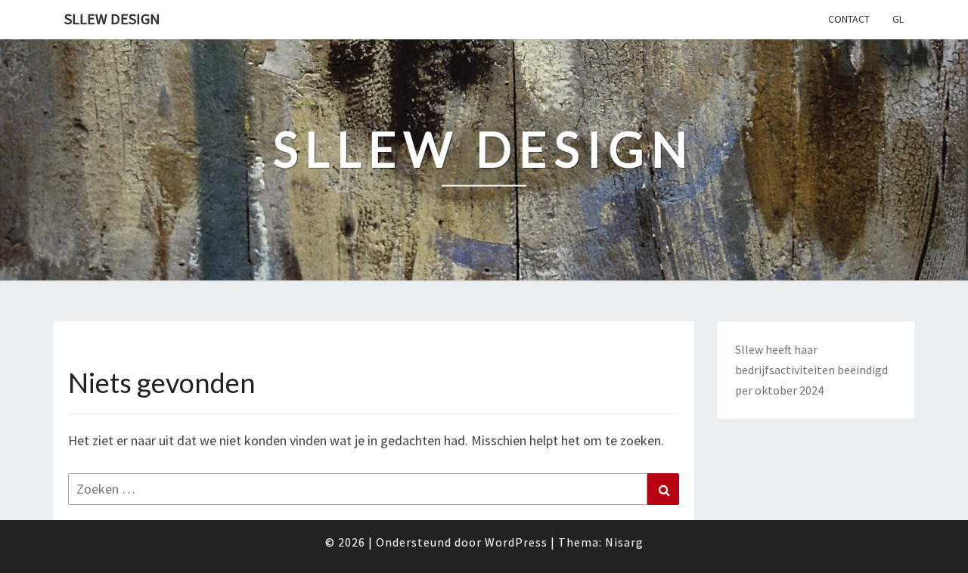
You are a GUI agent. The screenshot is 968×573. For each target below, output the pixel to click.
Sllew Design (112, 18)
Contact (849, 19)
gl (898, 19)
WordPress (516, 542)
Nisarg (624, 542)
